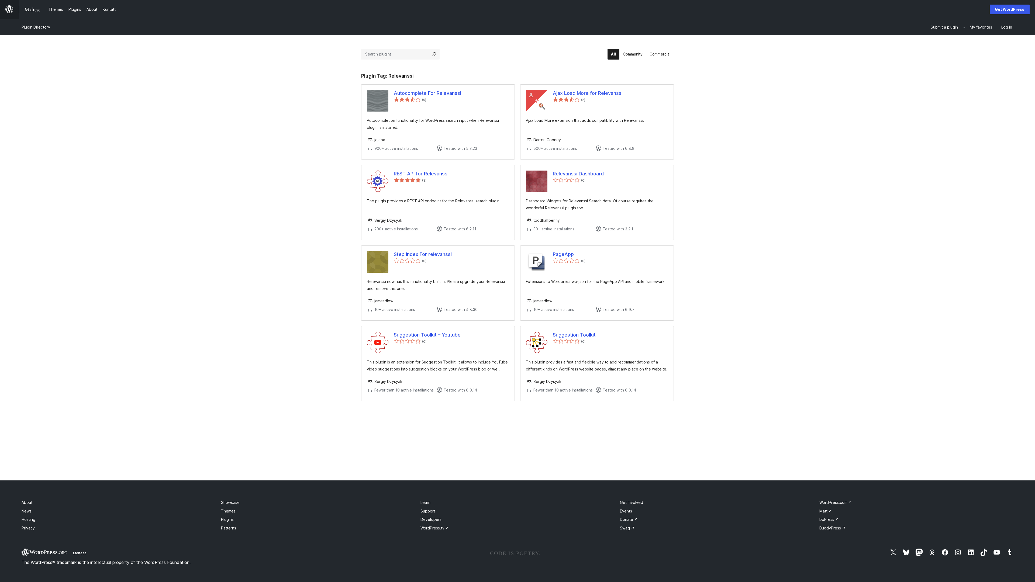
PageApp (563, 254)
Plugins (227, 519)
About (27, 502)
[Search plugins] (434, 54)
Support (427, 511)
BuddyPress (832, 528)
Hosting (28, 519)
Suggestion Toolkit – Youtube (427, 335)
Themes (228, 511)
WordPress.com (835, 502)
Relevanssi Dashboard (578, 173)
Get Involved (631, 502)
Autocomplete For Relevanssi (427, 93)
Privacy (28, 528)
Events (626, 511)
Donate (629, 519)
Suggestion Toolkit (574, 335)
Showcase (230, 502)
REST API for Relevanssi (421, 173)
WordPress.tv (434, 528)
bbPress (829, 519)
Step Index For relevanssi (423, 254)
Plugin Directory (36, 27)
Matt (825, 511)
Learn (425, 502)
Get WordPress (1009, 9)
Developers (430, 519)
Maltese (80, 553)
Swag (627, 528)
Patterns (228, 528)
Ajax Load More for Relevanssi (588, 93)
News (27, 511)
